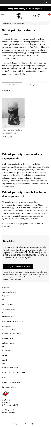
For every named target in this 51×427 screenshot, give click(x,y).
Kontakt (4, 360)
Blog (4, 347)
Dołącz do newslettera (18, 266)
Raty (3, 299)
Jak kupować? (7, 350)
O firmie (5, 364)
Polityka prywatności (9, 343)
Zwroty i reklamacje (9, 292)
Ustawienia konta (8, 313)
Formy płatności (7, 326)
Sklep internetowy (23, 424)
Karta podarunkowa (9, 387)
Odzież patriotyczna (18, 24)
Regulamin (42, 274)
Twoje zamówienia (8, 309)
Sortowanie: (6, 90)
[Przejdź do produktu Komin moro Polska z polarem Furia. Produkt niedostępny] (13, 113)
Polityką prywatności (16, 279)
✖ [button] (46, 2)
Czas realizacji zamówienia (11, 333)
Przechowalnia (7, 316)
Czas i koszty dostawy (9, 330)
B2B (3, 377)
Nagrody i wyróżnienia (10, 367)
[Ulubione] (38, 15)
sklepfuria (6, 24)
